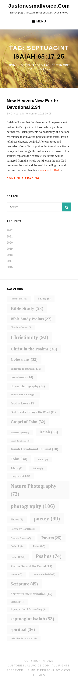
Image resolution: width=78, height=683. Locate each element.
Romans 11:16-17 (50, 170)
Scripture (24, 583)
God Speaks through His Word (33, 412)
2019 (10, 248)
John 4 (16, 468)
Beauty (44, 298)
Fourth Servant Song (23, 394)
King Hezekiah (20, 476)
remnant (16, 574)
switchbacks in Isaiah (24, 638)
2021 (10, 236)
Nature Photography (33, 490)
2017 (10, 260)
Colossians (24, 359)
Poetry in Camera (21, 538)
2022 (10, 230)
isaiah (49, 432)
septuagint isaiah (32, 618)
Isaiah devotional (20, 441)
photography (33, 506)
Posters (51, 538)
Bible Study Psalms (31, 319)
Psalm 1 (17, 546)
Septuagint (17, 602)
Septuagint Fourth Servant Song (28, 609)
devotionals (22, 377)
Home (13, 65)
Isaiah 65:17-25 (39, 56)
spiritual (23, 629)
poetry (47, 518)
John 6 (38, 468)
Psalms (49, 556)
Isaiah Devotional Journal (34, 449)
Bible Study (27, 308)
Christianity (29, 337)
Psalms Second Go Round (31, 566)
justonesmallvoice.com (39, 6)
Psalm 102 (18, 557)
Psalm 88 (39, 546)
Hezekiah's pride (20, 433)
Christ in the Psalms (34, 348)
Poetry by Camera (23, 528)
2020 (10, 242)
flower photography (28, 386)
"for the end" (19, 299)
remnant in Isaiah (44, 574)
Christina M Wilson (22, 113)
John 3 (43, 459)
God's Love (23, 403)
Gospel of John (28, 421)
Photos (17, 519)
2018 (10, 254)
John (19, 459)
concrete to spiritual (26, 368)
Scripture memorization (31, 594)
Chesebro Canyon (21, 327)
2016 (10, 266)
